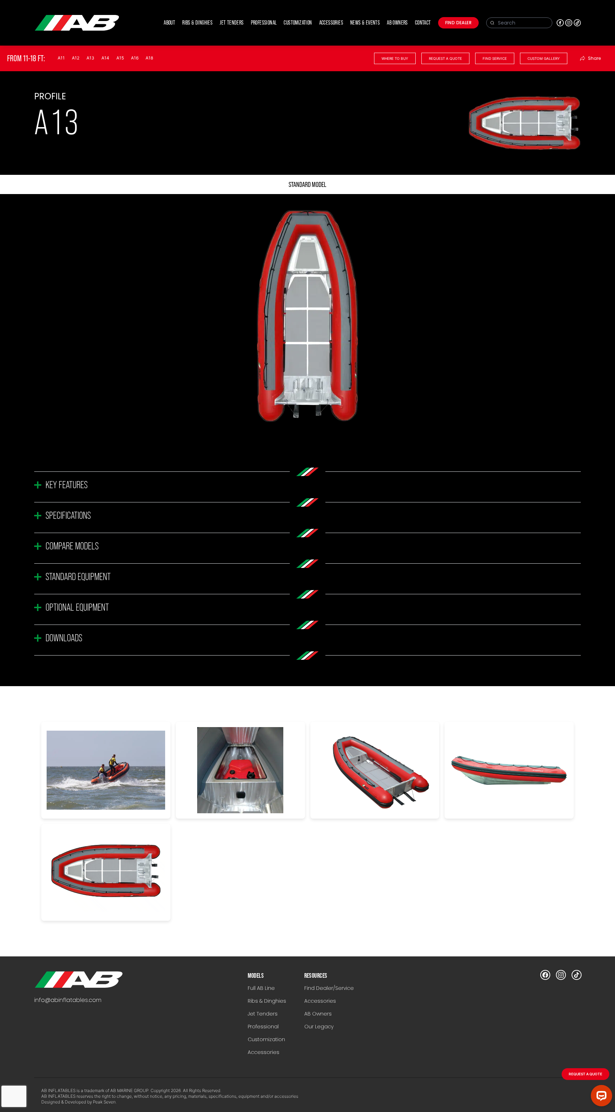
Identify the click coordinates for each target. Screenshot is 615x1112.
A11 (61, 58)
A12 (75, 58)
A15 (120, 58)
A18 (149, 58)
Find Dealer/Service (329, 988)
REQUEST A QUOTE (585, 1074)
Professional (263, 1026)
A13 (90, 58)
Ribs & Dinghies (267, 1000)
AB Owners (318, 1013)
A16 (134, 58)
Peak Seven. (105, 1102)
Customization (266, 1039)
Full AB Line (261, 988)
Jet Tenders (263, 1013)
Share (594, 58)
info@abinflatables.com (67, 1000)
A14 (105, 58)
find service (495, 58)
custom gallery (543, 58)
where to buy (395, 58)
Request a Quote (445, 58)
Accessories (263, 1052)
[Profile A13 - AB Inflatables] (78, 979)
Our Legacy (318, 1026)
